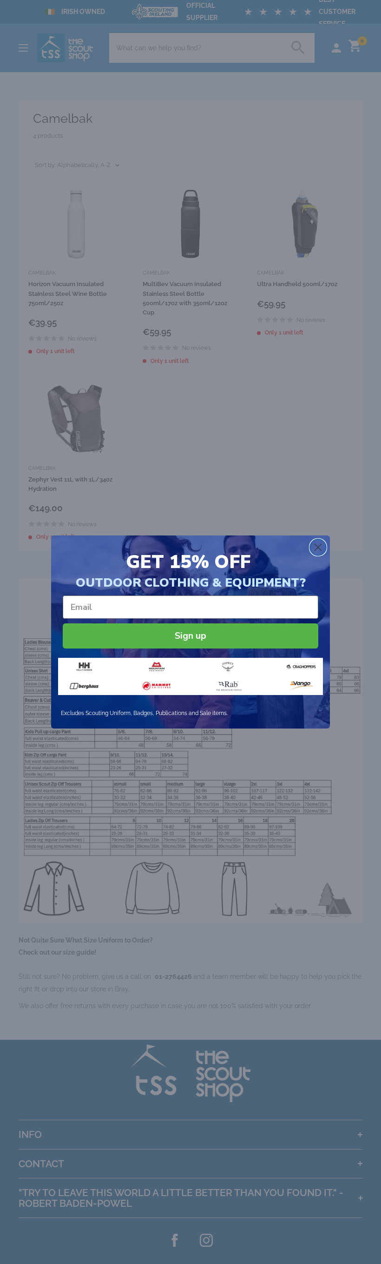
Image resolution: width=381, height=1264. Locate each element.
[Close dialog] (318, 547)
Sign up (190, 635)
